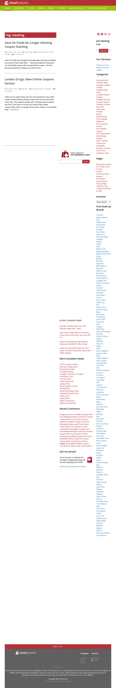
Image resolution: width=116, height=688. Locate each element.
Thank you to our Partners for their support (102, 67)
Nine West (100, 419)
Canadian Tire (101, 281)
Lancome (99, 373)
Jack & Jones (101, 361)
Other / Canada (102, 141)
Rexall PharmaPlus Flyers (69, 391)
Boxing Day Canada (67, 369)
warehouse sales (102, 153)
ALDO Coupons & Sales (69, 364)
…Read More (14, 110)
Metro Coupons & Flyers (69, 386)
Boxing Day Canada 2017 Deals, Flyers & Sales (103, 166)
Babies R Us (101, 249)
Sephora (99, 470)
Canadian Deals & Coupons (41, 89)
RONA (98, 458)
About (82, 660)
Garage (99, 327)
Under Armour (101, 518)
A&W (98, 247)
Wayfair (99, 528)
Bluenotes (100, 264)
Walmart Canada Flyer (68, 403)
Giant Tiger (100, 329)
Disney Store (101, 307)
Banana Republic (102, 251)
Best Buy (99, 261)
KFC (98, 368)
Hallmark (99, 341)
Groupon (99, 334)
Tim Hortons (100, 511)
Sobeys (99, 484)
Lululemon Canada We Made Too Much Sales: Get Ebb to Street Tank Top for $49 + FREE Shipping (76, 350)
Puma (98, 443)
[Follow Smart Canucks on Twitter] (98, 34)
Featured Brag (101, 116)
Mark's (98, 397)
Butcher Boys (101, 276)
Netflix (98, 412)
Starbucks (100, 492)
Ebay (98, 312)
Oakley (99, 426)
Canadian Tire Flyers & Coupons (72, 374)
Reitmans (99, 450)
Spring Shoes (65, 398)
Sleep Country (101, 482)
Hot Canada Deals (72, 320)
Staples (99, 489)
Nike (98, 416)
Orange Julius (101, 431)
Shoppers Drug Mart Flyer (69, 393)
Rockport (99, 455)
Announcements (42, 52)
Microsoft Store (102, 407)
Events (99, 114)
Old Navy (99, 428)
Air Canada (100, 227)
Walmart (99, 526)
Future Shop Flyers (67, 381)
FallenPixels (28, 52)
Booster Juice (101, 271)
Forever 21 (100, 322)
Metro (98, 402)
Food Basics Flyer (66, 376)
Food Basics (101, 317)
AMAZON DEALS (76, 8)
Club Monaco (101, 290)
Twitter (95, 660)
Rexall (98, 453)
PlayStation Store (102, 438)
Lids (97, 382)
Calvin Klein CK (102, 278)
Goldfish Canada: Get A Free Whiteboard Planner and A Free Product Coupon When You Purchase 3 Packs (76, 417)
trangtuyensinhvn (66, 414)
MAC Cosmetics (102, 395)
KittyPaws (24, 89)
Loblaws (99, 385)
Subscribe (103, 51)
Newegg (99, 414)
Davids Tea (100, 302)
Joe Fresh (100, 365)
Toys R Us (100, 516)
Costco (99, 298)
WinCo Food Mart (102, 533)
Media (82, 662)
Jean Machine (101, 363)
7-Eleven (99, 215)
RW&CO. (99, 467)
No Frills (99, 421)
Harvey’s (99, 344)
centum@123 (65, 429)
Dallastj (62, 422)
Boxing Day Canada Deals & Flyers (73, 466)
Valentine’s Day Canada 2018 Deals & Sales (103, 188)
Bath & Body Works (103, 254)
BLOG (7, 8)
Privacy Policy (66, 681)
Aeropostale (100, 225)
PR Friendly (100, 179)
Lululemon (100, 392)
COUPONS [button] (19, 8)
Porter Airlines (101, 441)
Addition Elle (100, 222)
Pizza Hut (100, 436)
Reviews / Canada (103, 148)
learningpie (64, 436)
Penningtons (100, 433)
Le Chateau (100, 378)
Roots (98, 460)
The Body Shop (102, 501)
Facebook (96, 658)
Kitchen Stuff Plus (102, 370)
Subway (99, 494)
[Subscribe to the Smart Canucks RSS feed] (105, 34)
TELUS (99, 499)
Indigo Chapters (102, 358)
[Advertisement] (58, 16)
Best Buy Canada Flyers (69, 367)
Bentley (99, 259)
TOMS (98, 513)
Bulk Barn (100, 273)
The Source (100, 509)
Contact (99, 172)
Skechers (99, 479)
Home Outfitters (102, 351)
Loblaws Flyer (65, 384)
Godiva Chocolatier (103, 332)
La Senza (99, 375)
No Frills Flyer (65, 388)
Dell (97, 305)
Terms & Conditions (52, 681)
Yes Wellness (101, 535)
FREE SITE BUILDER (96, 8)
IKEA (98, 356)
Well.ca (99, 530)
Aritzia (98, 244)
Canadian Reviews (67, 372)
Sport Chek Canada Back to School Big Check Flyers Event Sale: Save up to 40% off (75, 335)
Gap (97, 324)
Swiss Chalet (101, 496)
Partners (99, 176)
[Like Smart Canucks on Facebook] (102, 34)
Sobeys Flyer (65, 396)
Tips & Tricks (101, 150)
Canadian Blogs (102, 82)
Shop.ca (99, 472)
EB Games (100, 315)
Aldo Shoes (100, 232)
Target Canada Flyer (67, 401)
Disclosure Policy (102, 174)
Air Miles (99, 230)
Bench (98, 256)
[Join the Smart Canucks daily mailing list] (109, 34)
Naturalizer (100, 409)
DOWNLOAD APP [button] (103, 13)
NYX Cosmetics (102, 424)
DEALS (51, 8)
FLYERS (30, 8)
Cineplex (99, 288)
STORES (61, 8)
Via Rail (99, 523)
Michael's (99, 404)
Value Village (101, 521)
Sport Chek (100, 487)
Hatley (98, 346)
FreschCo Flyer (65, 379)
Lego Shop (100, 380)
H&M (98, 348)
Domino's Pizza (102, 310)
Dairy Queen (101, 300)
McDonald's (100, 399)
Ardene (99, 242)
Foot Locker (100, 319)
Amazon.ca (100, 234)
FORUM (41, 8)
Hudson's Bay (101, 353)
